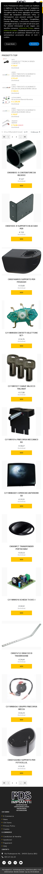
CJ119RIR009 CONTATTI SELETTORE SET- (21, 334)
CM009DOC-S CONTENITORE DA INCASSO (21, 173)
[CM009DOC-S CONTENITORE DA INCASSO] (21, 154)
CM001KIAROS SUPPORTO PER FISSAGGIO (21, 280)
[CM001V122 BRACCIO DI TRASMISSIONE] (21, 635)
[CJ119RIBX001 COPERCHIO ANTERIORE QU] (21, 475)
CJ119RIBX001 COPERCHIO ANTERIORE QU (21, 494)
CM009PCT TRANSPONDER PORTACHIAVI (22, 547)
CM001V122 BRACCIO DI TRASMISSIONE (21, 654)
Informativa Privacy (26, 28)
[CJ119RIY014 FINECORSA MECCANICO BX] (21, 421)
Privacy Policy (9, 826)
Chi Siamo (7, 822)
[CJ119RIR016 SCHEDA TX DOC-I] (21, 581)
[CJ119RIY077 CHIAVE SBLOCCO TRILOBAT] (21, 368)
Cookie (6, 829)
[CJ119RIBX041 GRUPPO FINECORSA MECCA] (21, 688)
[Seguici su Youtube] (21, 862)
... (20, 137)
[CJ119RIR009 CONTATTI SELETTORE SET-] (21, 314)
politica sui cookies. (11, 30)
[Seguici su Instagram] (15, 862)
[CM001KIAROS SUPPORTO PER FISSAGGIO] (21, 261)
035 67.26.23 (10, 857)
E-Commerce (8, 816)
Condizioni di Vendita (12, 836)
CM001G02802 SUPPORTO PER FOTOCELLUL (21, 761)
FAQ (5, 846)
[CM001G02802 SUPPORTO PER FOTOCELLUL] (21, 742)
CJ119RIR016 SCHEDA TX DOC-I (21, 599)
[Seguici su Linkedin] (9, 862)
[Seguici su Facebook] (4, 862)
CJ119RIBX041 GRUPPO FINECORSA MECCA (21, 707)
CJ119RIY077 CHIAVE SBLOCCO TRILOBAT (21, 387)
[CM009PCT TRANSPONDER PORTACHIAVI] (21, 528)
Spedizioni (7, 840)
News (5, 819)
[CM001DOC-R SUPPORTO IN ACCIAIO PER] (21, 208)
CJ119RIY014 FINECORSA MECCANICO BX (21, 440)
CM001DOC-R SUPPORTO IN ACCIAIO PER (21, 227)
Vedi (21, 185)
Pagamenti (7, 843)
